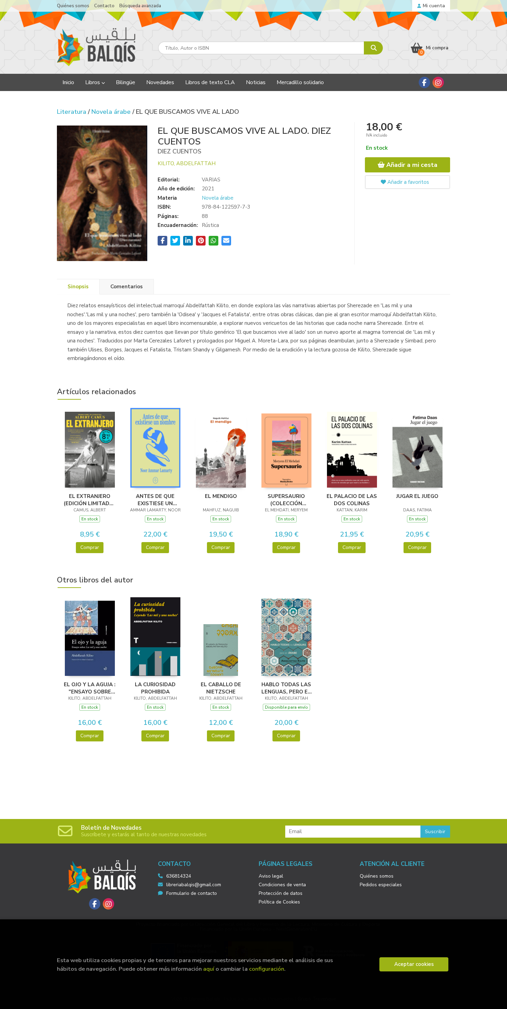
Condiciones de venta (282, 884)
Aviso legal (271, 876)
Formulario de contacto (191, 893)
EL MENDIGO (221, 496)
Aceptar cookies (414, 964)
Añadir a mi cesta (411, 165)
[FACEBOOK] (424, 82)
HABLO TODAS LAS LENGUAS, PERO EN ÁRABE (286, 688)
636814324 (178, 876)
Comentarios (126, 286)
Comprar (89, 547)
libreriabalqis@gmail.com (193, 884)
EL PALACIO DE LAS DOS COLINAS (352, 500)
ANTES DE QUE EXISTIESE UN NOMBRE (155, 500)
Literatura (72, 112)
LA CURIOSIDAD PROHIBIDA (155, 688)
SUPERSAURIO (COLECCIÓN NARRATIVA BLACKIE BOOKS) (286, 500)
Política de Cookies (279, 902)
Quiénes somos (73, 6)
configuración (266, 969)
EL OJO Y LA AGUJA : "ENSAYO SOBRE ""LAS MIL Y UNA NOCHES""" (90, 688)
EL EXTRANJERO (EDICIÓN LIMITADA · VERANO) (90, 500)
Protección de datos (280, 893)
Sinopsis (78, 286)
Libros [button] (93, 82)
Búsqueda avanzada (140, 6)
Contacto (104, 6)
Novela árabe (111, 112)
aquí (208, 969)
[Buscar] (373, 47)
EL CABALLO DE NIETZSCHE (221, 688)
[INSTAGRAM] (438, 82)
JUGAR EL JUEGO (417, 496)
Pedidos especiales (381, 884)
